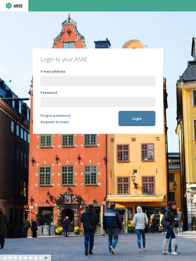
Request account (55, 122)
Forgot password (55, 115)
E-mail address (53, 71)
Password (49, 92)
